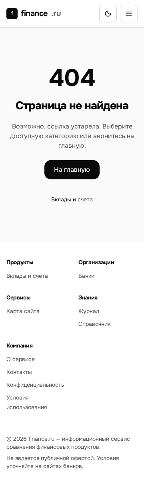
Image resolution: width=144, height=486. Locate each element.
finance (36, 13)
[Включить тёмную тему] (108, 13)
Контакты (19, 372)
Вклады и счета (72, 199)
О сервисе (20, 359)
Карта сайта (23, 311)
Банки (86, 275)
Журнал (88, 311)
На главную (72, 169)
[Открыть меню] (129, 13)
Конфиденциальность (35, 384)
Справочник (94, 323)
